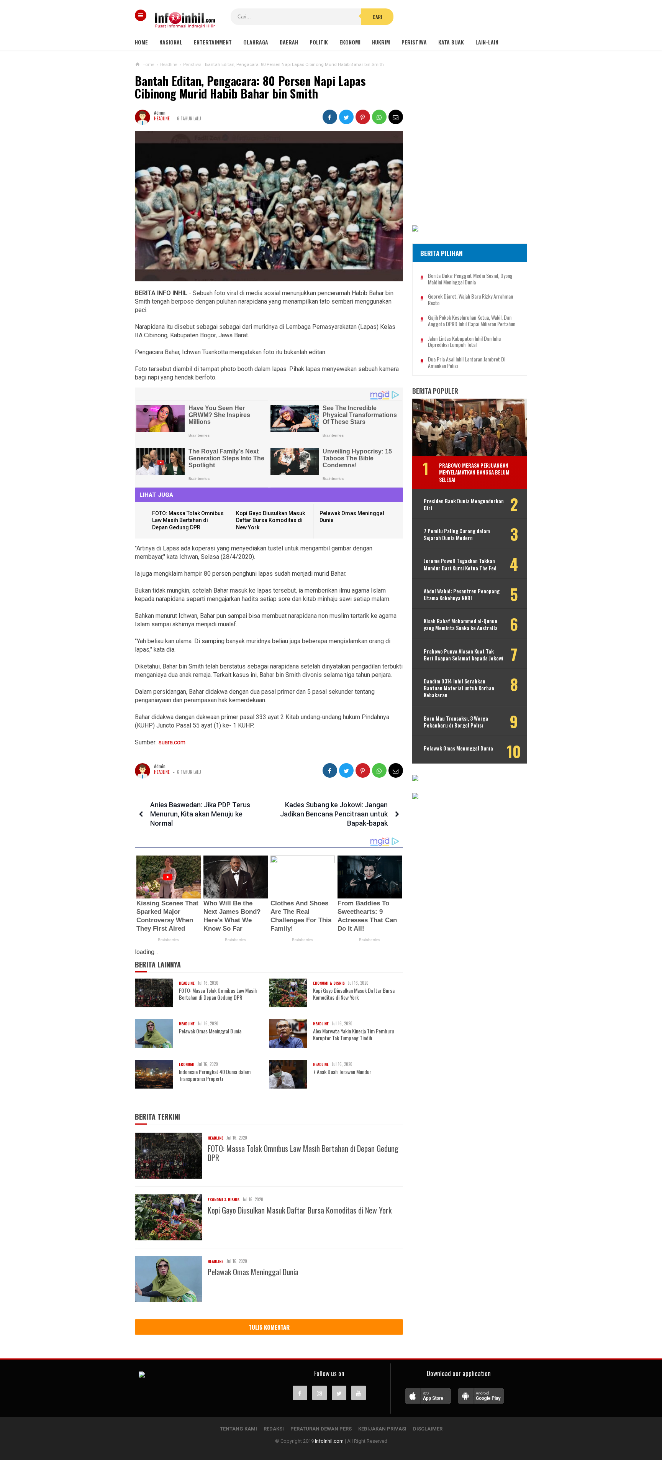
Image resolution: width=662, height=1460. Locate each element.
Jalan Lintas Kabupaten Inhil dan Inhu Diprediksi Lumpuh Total (464, 341)
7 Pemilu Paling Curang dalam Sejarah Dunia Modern (457, 534)
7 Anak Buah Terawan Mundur (342, 1071)
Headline (162, 118)
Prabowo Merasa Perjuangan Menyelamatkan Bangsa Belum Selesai (474, 472)
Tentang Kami (238, 1429)
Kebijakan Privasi (382, 1429)
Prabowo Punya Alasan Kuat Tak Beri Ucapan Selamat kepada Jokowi (463, 655)
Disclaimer (427, 1429)
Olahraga (255, 42)
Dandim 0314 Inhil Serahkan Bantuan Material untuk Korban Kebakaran (459, 688)
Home (141, 42)
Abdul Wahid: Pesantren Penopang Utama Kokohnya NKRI (462, 594)
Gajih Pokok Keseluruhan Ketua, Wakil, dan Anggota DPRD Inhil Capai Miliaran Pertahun (471, 320)
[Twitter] (339, 1393)
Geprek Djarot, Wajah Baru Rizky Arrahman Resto (470, 299)
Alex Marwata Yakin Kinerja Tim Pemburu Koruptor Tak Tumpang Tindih (353, 1034)
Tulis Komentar (269, 1327)
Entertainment (213, 42)
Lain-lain (486, 42)
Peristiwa (414, 42)
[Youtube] (358, 1393)
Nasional (170, 42)
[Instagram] (319, 1393)
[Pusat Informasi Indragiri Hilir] (142, 1375)
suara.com (171, 742)
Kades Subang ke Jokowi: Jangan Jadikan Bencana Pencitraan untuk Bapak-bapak (334, 814)
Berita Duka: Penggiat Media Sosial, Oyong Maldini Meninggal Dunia (470, 279)
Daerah (289, 42)
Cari (377, 17)
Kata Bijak (451, 42)
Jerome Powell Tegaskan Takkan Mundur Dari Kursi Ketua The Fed (460, 564)
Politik (319, 42)
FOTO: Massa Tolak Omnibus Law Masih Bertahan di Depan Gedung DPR (188, 520)
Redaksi (274, 1429)
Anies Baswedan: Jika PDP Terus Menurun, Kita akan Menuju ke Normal (200, 814)
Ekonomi (349, 42)
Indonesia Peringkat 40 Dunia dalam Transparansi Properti (215, 1075)
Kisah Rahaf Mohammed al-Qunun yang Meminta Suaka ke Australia (461, 624)
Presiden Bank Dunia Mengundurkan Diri (464, 504)
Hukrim (381, 42)
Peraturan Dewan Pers (321, 1429)
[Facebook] (300, 1393)
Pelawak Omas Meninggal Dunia (210, 1031)
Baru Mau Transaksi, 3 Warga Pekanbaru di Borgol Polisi (456, 722)
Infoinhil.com (329, 1441)
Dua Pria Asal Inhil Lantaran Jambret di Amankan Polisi (466, 362)
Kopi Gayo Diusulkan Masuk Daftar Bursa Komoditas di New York (270, 520)
